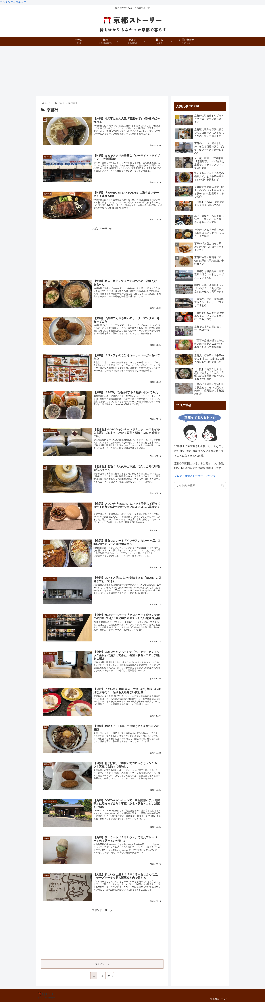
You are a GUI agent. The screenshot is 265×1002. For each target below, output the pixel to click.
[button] (222, 485)
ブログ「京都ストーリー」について (195, 475)
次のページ (102, 964)
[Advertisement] (132, 71)
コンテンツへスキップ (13, 2)
